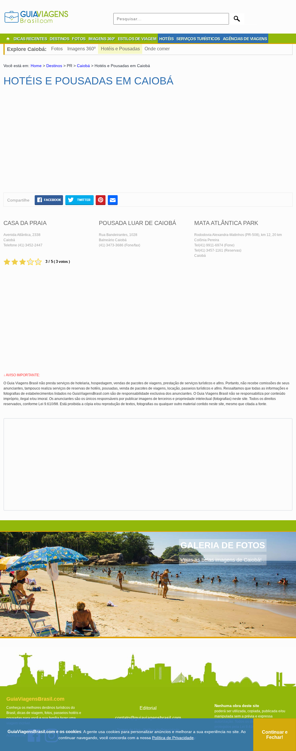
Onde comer (157, 48)
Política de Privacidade (173, 737)
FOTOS (79, 38)
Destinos (54, 65)
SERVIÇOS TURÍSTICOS (198, 38)
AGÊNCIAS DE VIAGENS (245, 38)
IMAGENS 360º (101, 38)
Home (36, 65)
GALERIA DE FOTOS (222, 545)
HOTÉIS (166, 38)
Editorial (148, 708)
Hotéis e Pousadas (120, 48)
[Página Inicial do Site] (7, 39)
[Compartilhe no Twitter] (79, 200)
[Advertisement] (59, 142)
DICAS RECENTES (30, 38)
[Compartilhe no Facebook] (49, 200)
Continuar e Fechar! (275, 735)
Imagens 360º (81, 48)
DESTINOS (59, 38)
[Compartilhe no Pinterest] (100, 200)
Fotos (57, 48)
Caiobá (83, 65)
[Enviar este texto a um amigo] (112, 200)
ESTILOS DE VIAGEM (137, 38)
